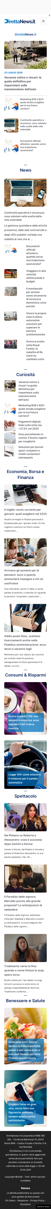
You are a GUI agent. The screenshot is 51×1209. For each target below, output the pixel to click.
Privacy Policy (37, 1200)
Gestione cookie (43, 1207)
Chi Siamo (10, 1200)
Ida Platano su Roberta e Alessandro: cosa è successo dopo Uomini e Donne (23, 840)
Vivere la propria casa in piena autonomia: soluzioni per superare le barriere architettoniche (36, 324)
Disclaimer (25, 1204)
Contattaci (25, 1180)
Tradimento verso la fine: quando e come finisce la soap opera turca (24, 970)
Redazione (23, 1200)
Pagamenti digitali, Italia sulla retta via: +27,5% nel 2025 (30, 425)
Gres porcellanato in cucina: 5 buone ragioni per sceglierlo (32, 438)
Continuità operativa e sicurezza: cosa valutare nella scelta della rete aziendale (24, 216)
